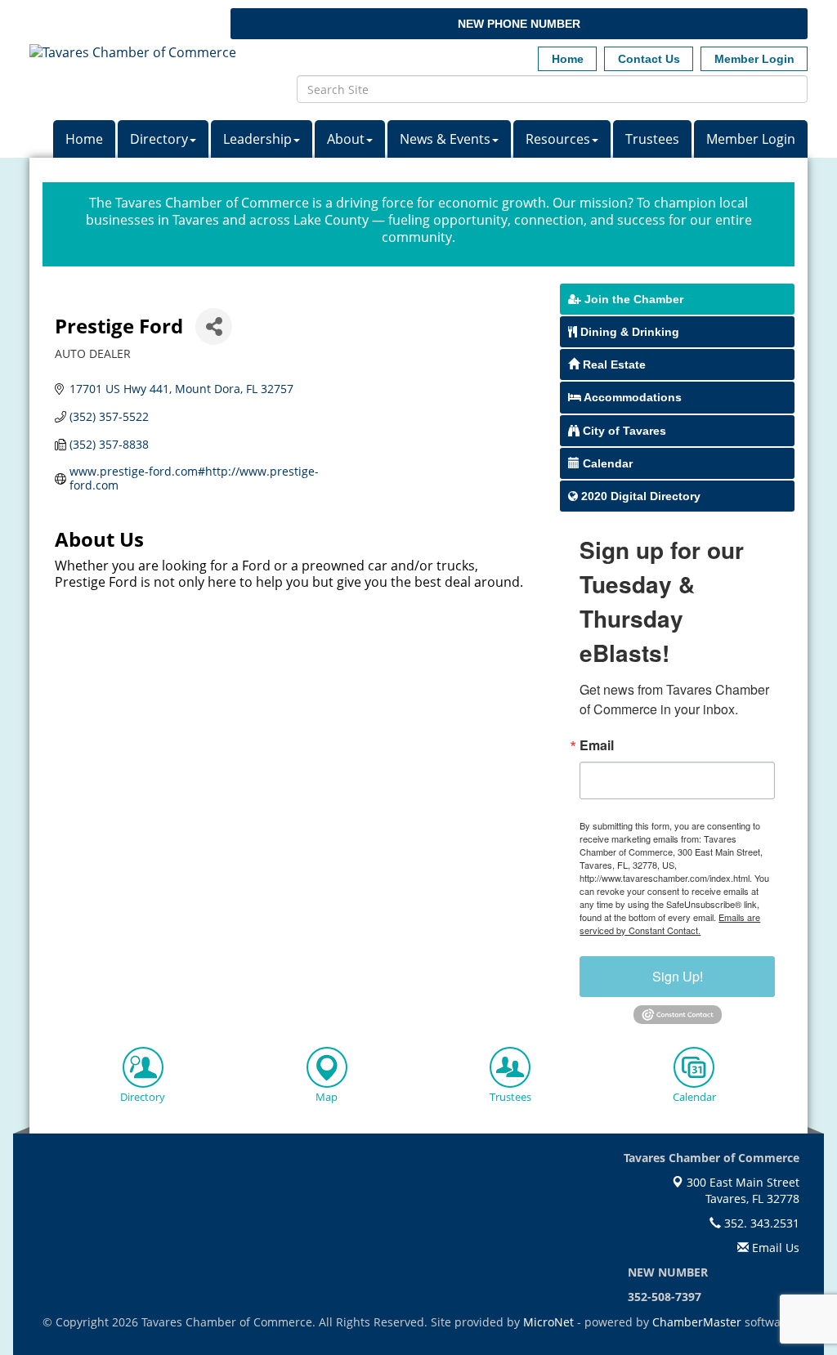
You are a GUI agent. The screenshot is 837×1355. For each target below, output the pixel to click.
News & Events (445, 139)
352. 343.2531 (760, 1223)
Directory (159, 139)
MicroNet (548, 1322)
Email (597, 745)
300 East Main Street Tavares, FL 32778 (741, 1190)
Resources (558, 139)
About (346, 139)
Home (84, 139)
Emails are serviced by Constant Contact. (670, 923)
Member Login (750, 139)
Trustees (652, 139)
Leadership (257, 139)
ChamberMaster (696, 1322)
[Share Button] (213, 326)
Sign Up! (677, 976)
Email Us (774, 1247)
